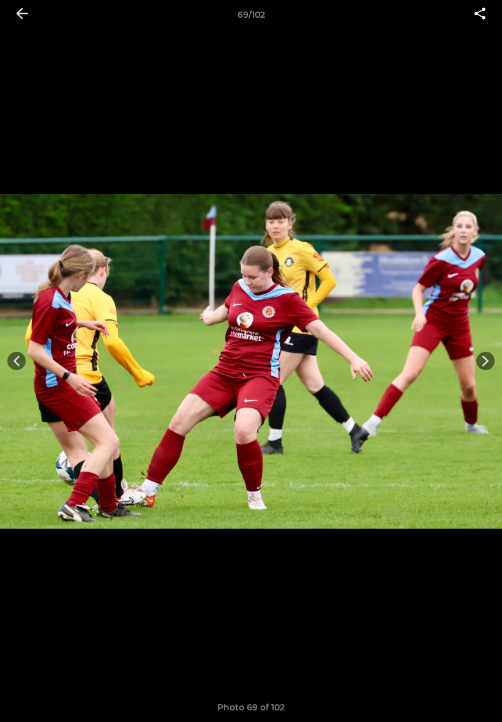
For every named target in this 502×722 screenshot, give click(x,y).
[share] (480, 14)
